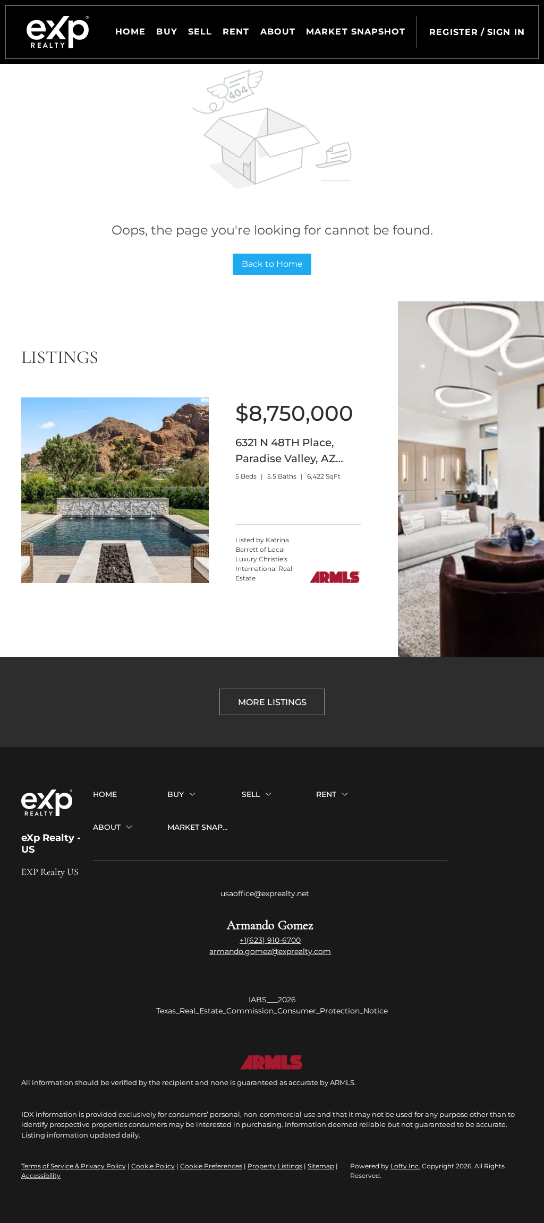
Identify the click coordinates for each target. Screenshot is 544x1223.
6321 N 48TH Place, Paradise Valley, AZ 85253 (285, 458)
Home (130, 32)
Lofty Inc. (405, 1166)
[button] (58, 32)
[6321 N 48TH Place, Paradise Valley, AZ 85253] (115, 581)
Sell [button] (200, 32)
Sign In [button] (506, 32)
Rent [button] (236, 32)
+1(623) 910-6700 (270, 940)
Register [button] (453, 32)
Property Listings (275, 1166)
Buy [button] (166, 32)
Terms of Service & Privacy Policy (73, 1166)
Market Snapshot (356, 32)
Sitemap (321, 1166)
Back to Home (272, 264)
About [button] (278, 32)
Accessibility (41, 1175)
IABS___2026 (272, 999)
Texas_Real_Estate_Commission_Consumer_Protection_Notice (272, 1011)
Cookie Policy (153, 1166)
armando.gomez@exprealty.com (270, 951)
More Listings (272, 702)
